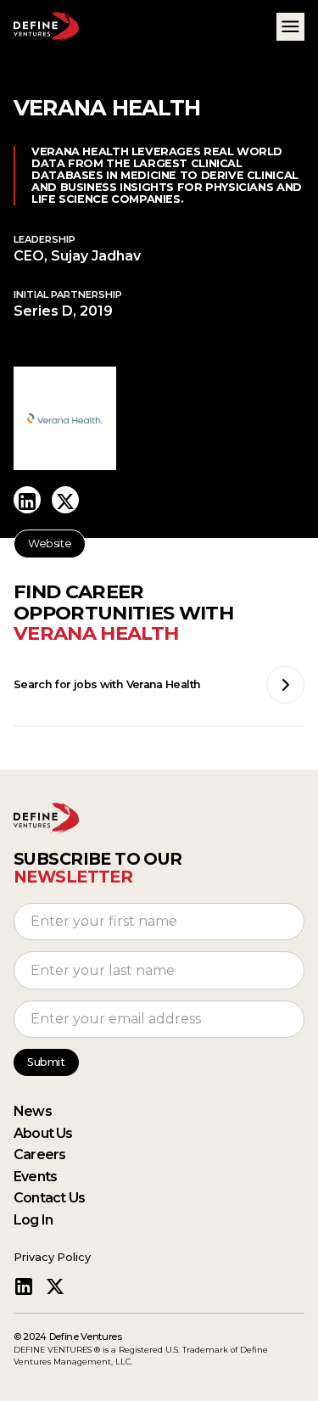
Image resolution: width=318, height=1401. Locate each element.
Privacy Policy (52, 1257)
